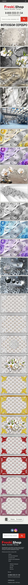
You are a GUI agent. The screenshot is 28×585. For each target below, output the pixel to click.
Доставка (12, 565)
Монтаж (11, 567)
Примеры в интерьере (14, 564)
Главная (4, 1)
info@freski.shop (11, 580)
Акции (9, 561)
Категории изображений (13, 555)
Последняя (19, 519)
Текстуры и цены (11, 557)
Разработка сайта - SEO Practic (14, 582)
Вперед (13, 519)
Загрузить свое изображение (14, 559)
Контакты (12, 569)
